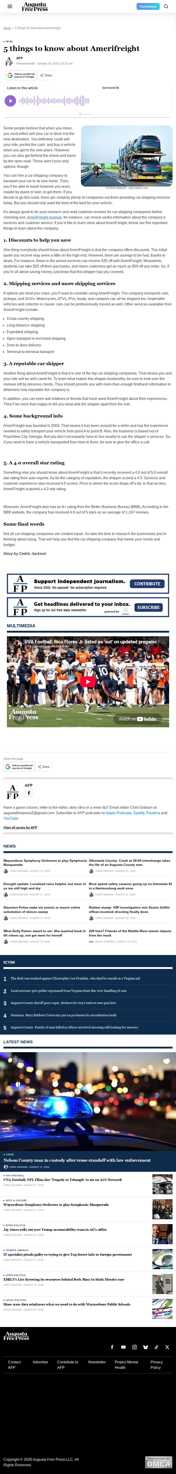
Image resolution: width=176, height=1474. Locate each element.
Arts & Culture (16, 1200)
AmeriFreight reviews (44, 217)
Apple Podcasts (119, 813)
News (9, 41)
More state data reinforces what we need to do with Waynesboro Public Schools (66, 1304)
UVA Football (15, 1175)
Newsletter (97, 1362)
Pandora (153, 813)
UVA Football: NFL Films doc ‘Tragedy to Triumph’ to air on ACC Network (62, 1180)
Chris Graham (19, 871)
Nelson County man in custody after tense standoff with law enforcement (77, 1160)
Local (10, 1154)
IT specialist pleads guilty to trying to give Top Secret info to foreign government (67, 1254)
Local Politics (16, 1300)
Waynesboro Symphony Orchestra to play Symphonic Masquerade (56, 1205)
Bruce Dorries (105, 942)
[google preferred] (22, 75)
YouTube (10, 818)
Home (7, 28)
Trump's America (17, 1250)
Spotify (138, 813)
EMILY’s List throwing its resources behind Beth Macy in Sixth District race (63, 1279)
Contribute (148, 6)
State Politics (16, 1225)
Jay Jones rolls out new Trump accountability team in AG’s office (55, 1230)
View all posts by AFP (20, 827)
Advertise (40, 1362)
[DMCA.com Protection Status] (159, 1462)
